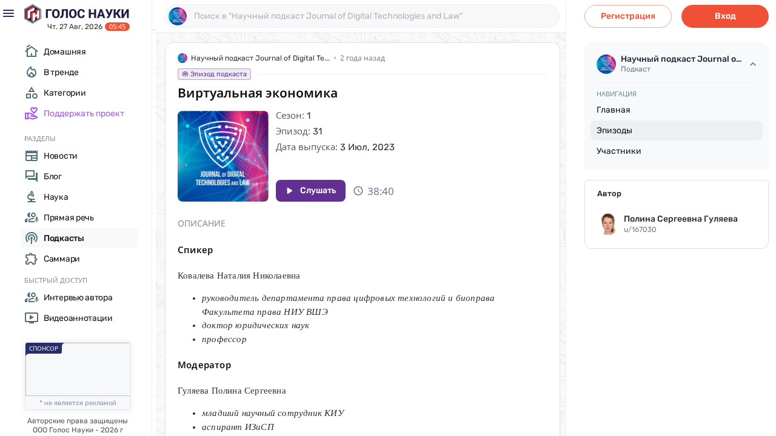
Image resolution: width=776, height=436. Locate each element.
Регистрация (628, 16)
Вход (725, 16)
